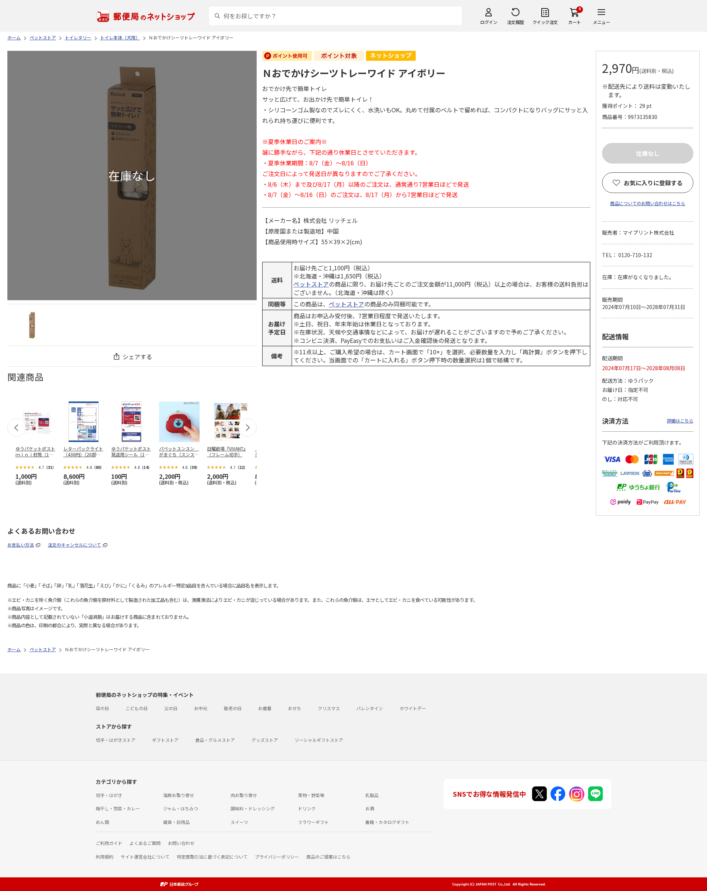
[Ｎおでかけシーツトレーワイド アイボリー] (32, 325)
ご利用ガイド (109, 843)
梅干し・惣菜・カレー (118, 808)
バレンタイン (369, 708)
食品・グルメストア (215, 740)
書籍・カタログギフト (387, 822)
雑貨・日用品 (176, 822)
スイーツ (239, 822)
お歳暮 (264, 708)
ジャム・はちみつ (180, 808)
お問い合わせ (181, 843)
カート (574, 22)
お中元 (200, 708)
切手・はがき (109, 795)
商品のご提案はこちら (328, 856)
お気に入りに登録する (653, 182)
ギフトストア (165, 740)
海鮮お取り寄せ (178, 795)
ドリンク (307, 808)
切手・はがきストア (116, 740)
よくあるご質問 (145, 843)
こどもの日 (137, 708)
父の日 (170, 708)
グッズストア (265, 740)
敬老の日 (233, 708)
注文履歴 (515, 22)
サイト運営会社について (145, 856)
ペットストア (311, 284)
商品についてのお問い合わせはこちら (647, 203)
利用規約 (104, 856)
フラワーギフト (313, 822)
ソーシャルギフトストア (319, 740)
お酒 (369, 808)
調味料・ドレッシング (253, 808)
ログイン (488, 22)
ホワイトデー (413, 708)
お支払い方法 (20, 544)
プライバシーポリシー (277, 856)
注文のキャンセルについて (74, 544)
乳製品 (372, 795)
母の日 (102, 708)
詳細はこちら (680, 420)
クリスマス (329, 708)
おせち (294, 708)
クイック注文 (545, 22)
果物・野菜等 (311, 795)
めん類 (102, 822)
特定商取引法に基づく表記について (212, 856)
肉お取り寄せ (244, 795)
